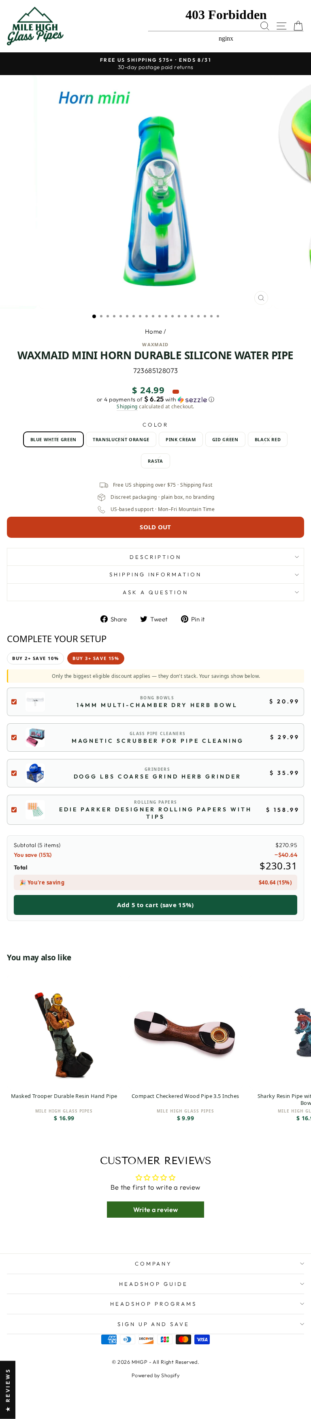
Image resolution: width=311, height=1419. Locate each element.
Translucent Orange (121, 439)
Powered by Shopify (155, 1375)
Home (153, 331)
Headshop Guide (153, 1284)
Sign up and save (153, 1324)
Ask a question (155, 592)
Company (154, 1263)
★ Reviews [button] (7, 1390)
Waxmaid (155, 344)
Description (155, 557)
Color (156, 424)
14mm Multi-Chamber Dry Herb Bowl (157, 705)
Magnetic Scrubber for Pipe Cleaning (158, 740)
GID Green (225, 439)
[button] (155, 399)
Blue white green (53, 439)
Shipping (127, 406)
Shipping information (155, 574)
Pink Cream (181, 439)
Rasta (155, 461)
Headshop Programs (153, 1303)
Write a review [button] (155, 1210)
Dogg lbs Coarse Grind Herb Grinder (157, 776)
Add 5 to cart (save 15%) (155, 905)
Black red (268, 439)
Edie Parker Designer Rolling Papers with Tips (155, 813)
